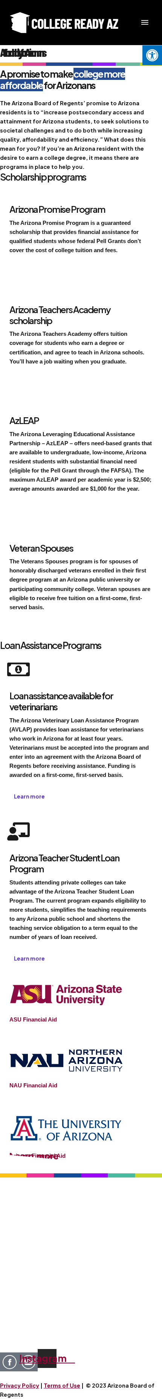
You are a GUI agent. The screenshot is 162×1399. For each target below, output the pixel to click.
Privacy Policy (19, 1385)
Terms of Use (62, 1385)
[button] (152, 55)
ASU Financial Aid (33, 1020)
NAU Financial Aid (33, 1085)
